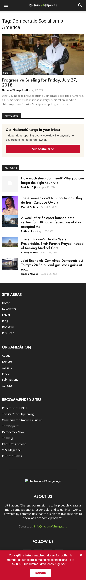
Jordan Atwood (29, 273)
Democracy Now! (13, 432)
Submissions (10, 379)
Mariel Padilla (29, 206)
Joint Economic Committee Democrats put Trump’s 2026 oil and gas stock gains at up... (52, 264)
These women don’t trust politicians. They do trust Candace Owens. (52, 200)
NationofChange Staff (15, 90)
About (6, 355)
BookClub (8, 327)
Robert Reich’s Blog (14, 408)
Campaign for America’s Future (22, 420)
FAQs (5, 373)
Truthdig (7, 438)
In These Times (12, 456)
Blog (5, 321)
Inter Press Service (14, 444)
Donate (7, 361)
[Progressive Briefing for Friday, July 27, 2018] (43, 54)
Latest (6, 315)
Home (6, 303)
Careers (7, 367)
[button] (80, 5)
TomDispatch (11, 426)
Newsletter (9, 309)
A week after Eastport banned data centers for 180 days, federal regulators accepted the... (51, 222)
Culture (7, 73)
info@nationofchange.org (50, 526)
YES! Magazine (11, 450)
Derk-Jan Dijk (28, 187)
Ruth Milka (27, 231)
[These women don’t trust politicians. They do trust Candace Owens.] (10, 207)
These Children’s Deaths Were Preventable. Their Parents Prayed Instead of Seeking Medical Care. (52, 243)
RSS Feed (8, 333)
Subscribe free (43, 149)
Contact (7, 385)
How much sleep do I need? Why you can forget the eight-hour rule (52, 180)
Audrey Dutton (29, 252)
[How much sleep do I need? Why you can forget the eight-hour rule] (10, 184)
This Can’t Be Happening (18, 414)
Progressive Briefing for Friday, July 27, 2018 (39, 82)
